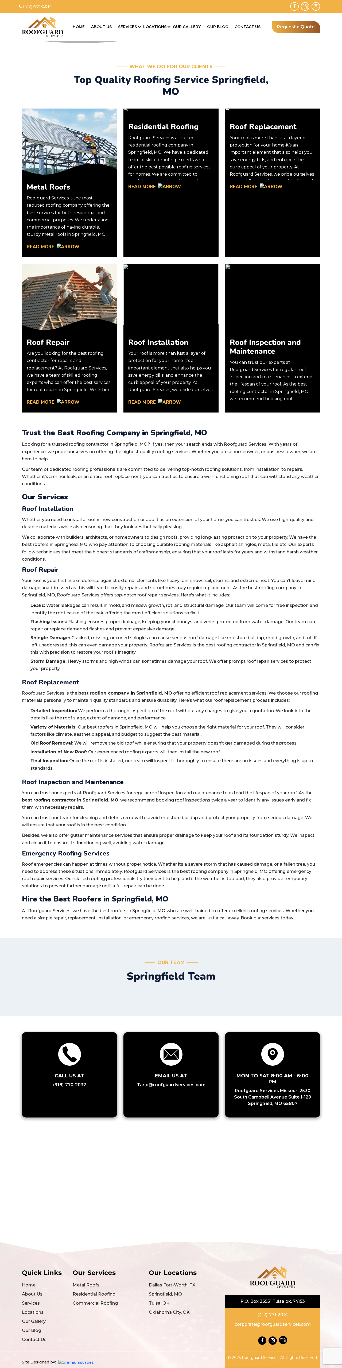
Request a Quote (296, 26)
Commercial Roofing (95, 1303)
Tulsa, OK (159, 1303)
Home (79, 26)
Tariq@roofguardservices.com (171, 1084)
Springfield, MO (165, 1294)
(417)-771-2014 (37, 6)
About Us (101, 26)
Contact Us (248, 26)
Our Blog (217, 26)
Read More (41, 247)
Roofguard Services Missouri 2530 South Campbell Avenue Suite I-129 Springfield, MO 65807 (272, 1097)
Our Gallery (187, 26)
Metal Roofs (86, 1285)
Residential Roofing (94, 1294)
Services (127, 26)
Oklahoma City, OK (169, 1312)
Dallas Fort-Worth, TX (172, 1285)
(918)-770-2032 (69, 1084)
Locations (154, 26)
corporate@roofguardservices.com (273, 1324)
